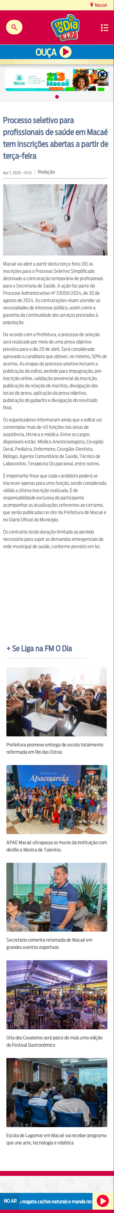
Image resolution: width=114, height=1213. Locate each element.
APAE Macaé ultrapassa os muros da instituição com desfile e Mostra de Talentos (56, 846)
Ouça (46, 52)
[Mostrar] (57, 97)
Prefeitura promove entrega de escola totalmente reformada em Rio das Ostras (54, 748)
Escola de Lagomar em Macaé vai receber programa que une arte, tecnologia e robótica (56, 1139)
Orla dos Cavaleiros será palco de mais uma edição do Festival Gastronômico (54, 1041)
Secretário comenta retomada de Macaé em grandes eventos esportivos (49, 943)
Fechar (103, 75)
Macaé (100, 5)
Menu (105, 27)
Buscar (14, 27)
